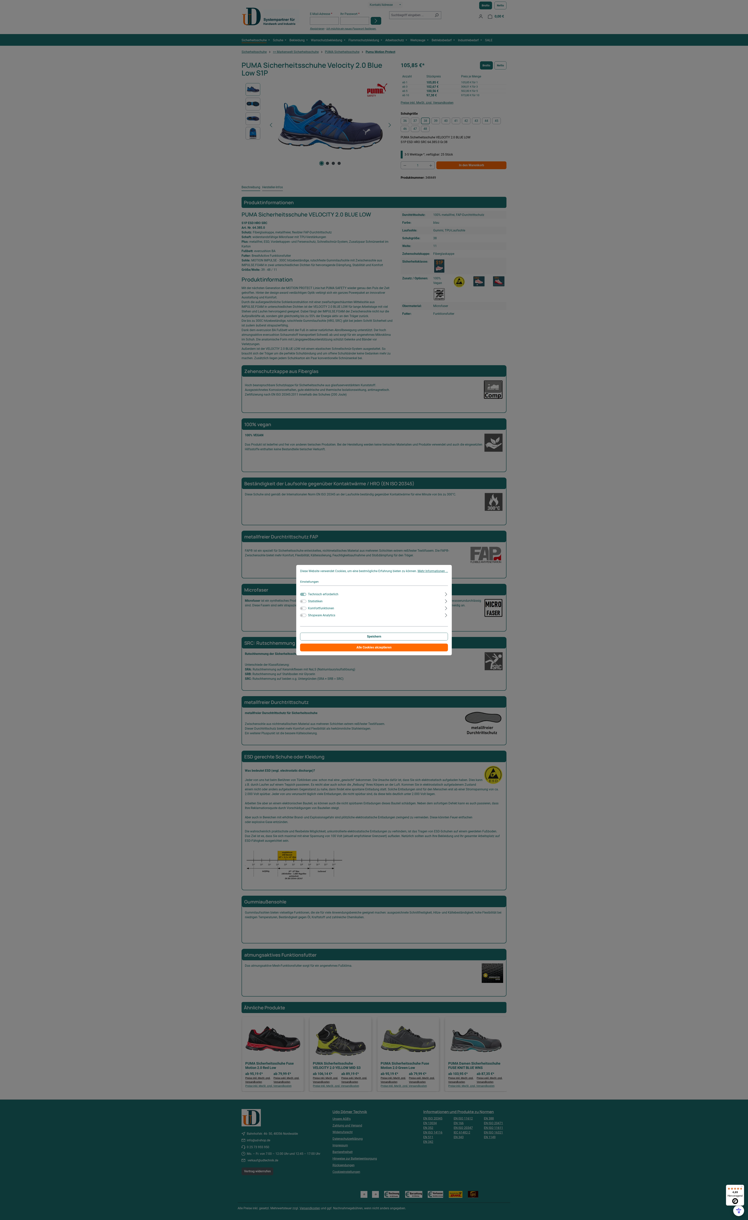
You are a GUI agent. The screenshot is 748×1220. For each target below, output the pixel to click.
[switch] (303, 601)
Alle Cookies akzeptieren (374, 647)
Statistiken (315, 601)
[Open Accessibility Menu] (738, 1210)
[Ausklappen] (446, 593)
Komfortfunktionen (321, 608)
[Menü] (741, 1187)
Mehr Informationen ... (433, 571)
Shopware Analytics (321, 615)
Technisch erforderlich (323, 594)
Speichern (374, 636)
